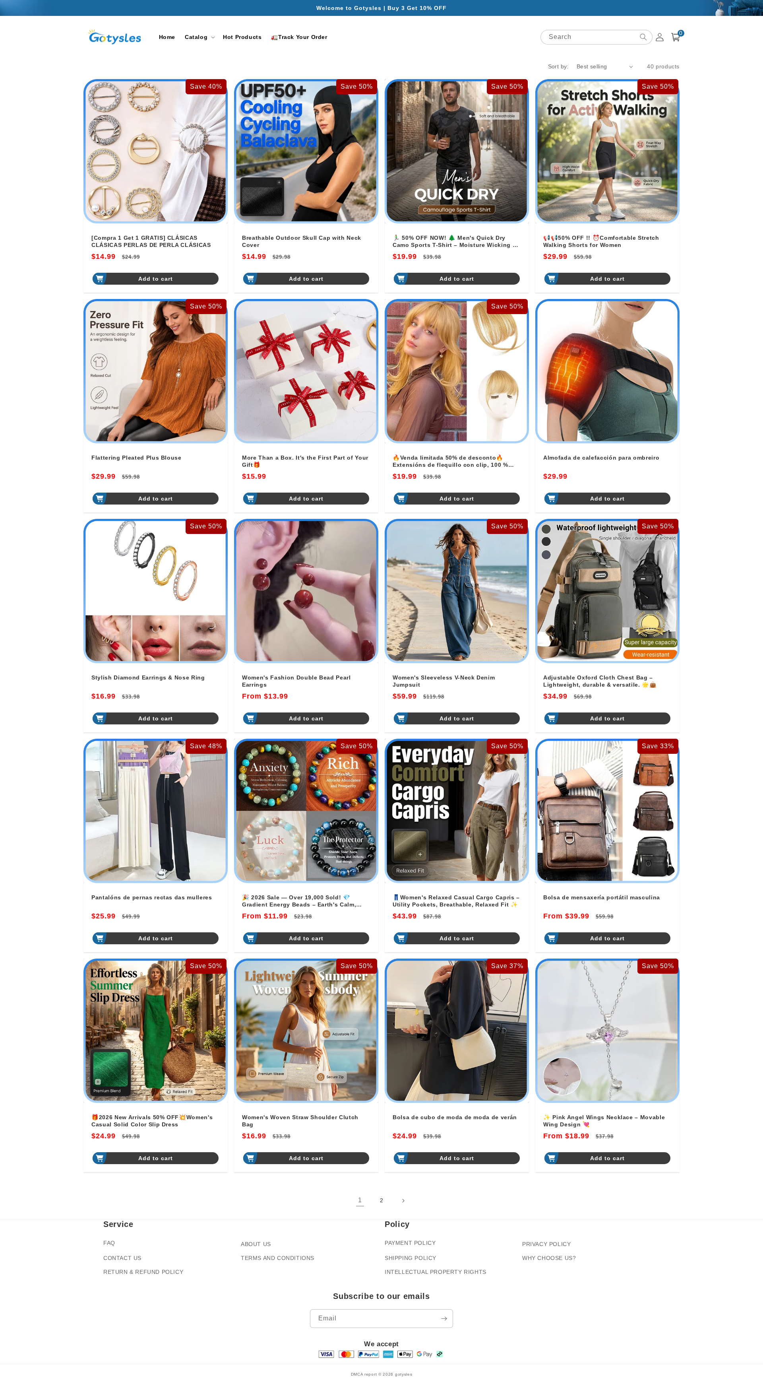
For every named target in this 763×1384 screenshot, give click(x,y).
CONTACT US (122, 1258)
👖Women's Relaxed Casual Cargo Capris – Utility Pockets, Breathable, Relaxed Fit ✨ (456, 901)
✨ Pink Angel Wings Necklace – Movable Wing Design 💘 (604, 1121)
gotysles (403, 1374)
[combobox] (596, 37)
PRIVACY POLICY (546, 1244)
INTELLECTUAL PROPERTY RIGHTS (435, 1272)
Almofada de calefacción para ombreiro (601, 457)
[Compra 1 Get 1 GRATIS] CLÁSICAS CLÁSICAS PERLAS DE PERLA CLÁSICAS (151, 241)
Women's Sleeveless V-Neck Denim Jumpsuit (444, 681)
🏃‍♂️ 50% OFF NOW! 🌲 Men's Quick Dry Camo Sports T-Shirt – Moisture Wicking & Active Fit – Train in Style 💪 (455, 241)
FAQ (109, 1243)
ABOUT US (256, 1244)
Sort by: (558, 66)
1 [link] (360, 1200)
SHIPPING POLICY (410, 1258)
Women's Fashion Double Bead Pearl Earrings (296, 681)
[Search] (643, 37)
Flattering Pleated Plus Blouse (136, 457)
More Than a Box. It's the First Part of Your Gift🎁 (305, 461)
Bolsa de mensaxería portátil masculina (601, 897)
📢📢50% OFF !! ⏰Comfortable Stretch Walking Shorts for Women (601, 241)
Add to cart (155, 279)
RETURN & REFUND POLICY (143, 1272)
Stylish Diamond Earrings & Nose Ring (148, 677)
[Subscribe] (444, 1318)
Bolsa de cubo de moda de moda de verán (455, 1117)
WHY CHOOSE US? (549, 1258)
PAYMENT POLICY (410, 1243)
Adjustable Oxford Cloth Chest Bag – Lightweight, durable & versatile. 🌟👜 (600, 681)
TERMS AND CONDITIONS (277, 1258)
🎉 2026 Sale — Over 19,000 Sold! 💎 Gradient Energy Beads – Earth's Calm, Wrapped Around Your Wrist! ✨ (299, 901)
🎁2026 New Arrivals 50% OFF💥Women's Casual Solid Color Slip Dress (152, 1121)
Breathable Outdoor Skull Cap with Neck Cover (301, 241)
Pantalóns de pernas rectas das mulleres (151, 897)
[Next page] (403, 1200)
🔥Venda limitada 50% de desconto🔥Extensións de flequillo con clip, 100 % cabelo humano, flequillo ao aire (450, 461)
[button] (199, 37)
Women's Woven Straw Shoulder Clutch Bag (300, 1121)
